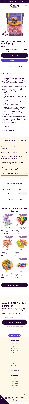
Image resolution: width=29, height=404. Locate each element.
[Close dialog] (26, 190)
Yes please (14, 210)
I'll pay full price (14, 213)
